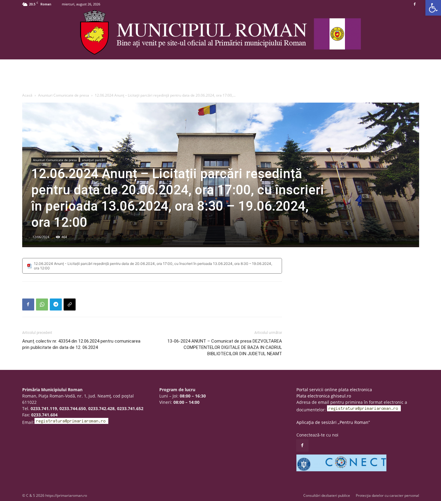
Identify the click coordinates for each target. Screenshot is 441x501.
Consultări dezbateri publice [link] (326, 495)
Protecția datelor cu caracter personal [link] (387, 495)
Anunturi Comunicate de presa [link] (63, 95)
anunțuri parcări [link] (93, 160)
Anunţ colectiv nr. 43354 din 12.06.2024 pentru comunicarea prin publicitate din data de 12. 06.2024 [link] (81, 344)
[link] (433, 8)
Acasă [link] (27, 95)
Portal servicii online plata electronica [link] (334, 389)
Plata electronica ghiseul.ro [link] (323, 396)
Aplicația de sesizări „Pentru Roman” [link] (333, 422)
